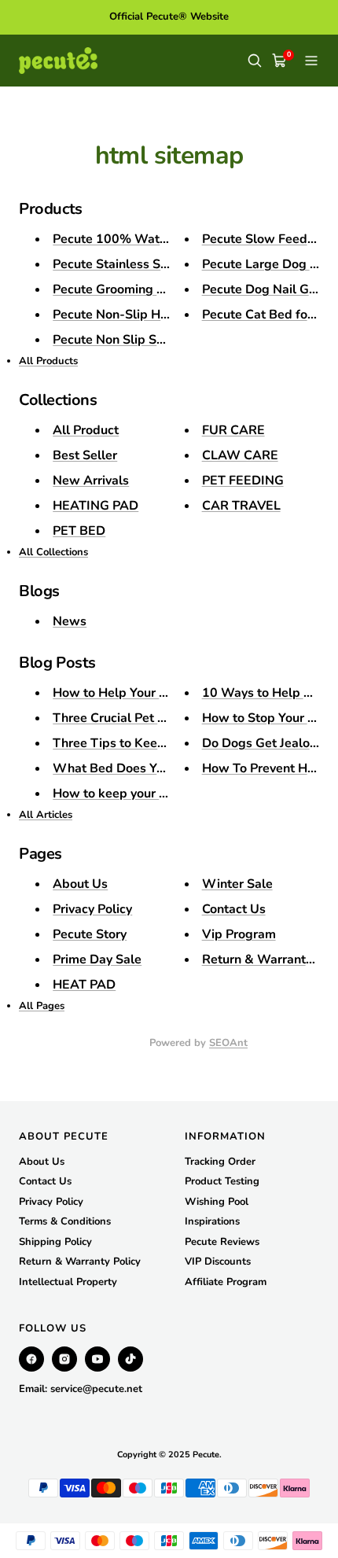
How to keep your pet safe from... (150, 793)
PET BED (79, 531)
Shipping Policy (55, 1242)
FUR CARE (233, 430)
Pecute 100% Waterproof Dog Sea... (159, 239)
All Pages (41, 1006)
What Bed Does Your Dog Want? (148, 768)
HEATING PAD (95, 505)
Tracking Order (220, 1162)
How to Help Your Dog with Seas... (153, 693)
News (69, 621)
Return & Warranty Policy (80, 1261)
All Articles (45, 815)
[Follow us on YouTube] (97, 1359)
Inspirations (212, 1221)
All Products (48, 361)
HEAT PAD (84, 984)
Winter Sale (237, 884)
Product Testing (222, 1181)
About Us (80, 884)
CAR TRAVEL (241, 505)
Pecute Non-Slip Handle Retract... (151, 314)
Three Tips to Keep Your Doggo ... (151, 743)
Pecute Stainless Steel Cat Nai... (146, 264)
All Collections (53, 552)
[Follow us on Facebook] (31, 1359)
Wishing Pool (216, 1202)
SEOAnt (228, 1043)
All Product (86, 430)
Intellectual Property (68, 1282)
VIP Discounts (218, 1261)
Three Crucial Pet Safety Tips (138, 718)
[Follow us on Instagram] (64, 1359)
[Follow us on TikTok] (130, 1359)
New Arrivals (91, 480)
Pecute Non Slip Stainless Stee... (147, 339)
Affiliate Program (225, 1282)
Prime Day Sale (97, 959)
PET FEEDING (243, 480)
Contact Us (234, 909)
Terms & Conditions (65, 1221)
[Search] (255, 60)
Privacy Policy (92, 909)
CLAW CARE (240, 455)
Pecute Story (90, 934)
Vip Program (239, 934)
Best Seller (85, 455)
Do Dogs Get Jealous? (265, 743)
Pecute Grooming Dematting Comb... (159, 289)
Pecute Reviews (222, 1242)
